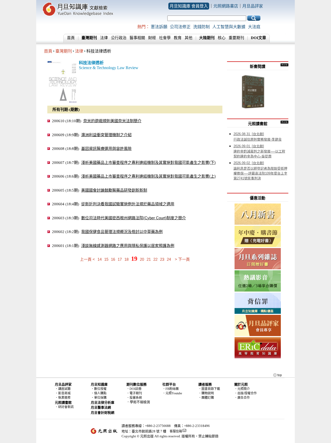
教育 (178, 38)
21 (149, 259)
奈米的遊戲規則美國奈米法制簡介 (112, 121)
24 (169, 259)
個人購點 (100, 393)
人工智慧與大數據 (228, 27)
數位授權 (100, 389)
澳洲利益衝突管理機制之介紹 (106, 135)
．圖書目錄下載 (209, 389)
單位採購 (100, 398)
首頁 (71, 38)
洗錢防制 (201, 27)
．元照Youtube (172, 393)
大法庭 (254, 27)
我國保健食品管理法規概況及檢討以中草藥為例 (122, 231)
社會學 (165, 38)
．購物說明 (206, 393)
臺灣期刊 (63, 51)
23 (162, 259)
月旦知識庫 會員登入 (189, 6)
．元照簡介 (242, 389)
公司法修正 (180, 27)
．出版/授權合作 (245, 393)
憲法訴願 (159, 27)
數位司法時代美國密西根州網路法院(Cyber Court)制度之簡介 (133, 218)
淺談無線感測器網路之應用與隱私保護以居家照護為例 (127, 245)
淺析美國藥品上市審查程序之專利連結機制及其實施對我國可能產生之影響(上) (148, 176)
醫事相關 (137, 38)
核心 (221, 38)
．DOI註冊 (133, 389)
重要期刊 (236, 38)
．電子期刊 (134, 393)
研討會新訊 (66, 407)
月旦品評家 (252, 6)
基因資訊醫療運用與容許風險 (106, 148)
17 (120, 259)
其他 (188, 38)
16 (113, 259)
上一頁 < (87, 259)
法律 (104, 38)
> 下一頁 (182, 259)
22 (155, 259)
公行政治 (118, 38)
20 (142, 259)
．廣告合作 (242, 398)
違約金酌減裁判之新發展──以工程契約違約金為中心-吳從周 (259, 151)
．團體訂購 (206, 398)
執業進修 (64, 398)
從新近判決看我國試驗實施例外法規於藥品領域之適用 (127, 204)
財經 (152, 38)
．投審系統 (134, 398)
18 (126, 259)
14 (99, 259)
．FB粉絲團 (170, 389)
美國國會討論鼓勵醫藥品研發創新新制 (114, 190)
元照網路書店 (225, 6)
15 (106, 259)
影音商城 (64, 393)
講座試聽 (64, 389)
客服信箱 (176, 431)
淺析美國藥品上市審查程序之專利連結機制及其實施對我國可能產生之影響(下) (148, 162)
